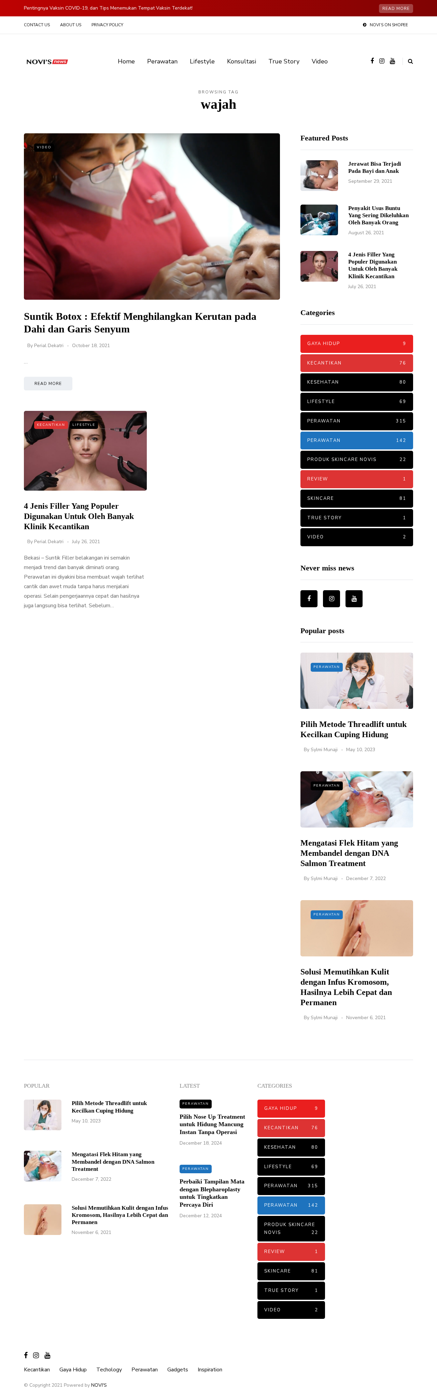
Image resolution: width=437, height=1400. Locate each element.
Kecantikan (51, 424)
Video (320, 61)
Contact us (37, 25)
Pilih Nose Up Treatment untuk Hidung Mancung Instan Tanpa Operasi (212, 1124)
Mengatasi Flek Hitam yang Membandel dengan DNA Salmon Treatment (349, 853)
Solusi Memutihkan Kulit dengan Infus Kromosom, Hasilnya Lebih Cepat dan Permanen (120, 1215)
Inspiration (210, 1369)
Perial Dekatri (49, 345)
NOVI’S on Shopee (389, 25)
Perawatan (162, 61)
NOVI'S (99, 1385)
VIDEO (44, 147)
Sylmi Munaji (324, 749)
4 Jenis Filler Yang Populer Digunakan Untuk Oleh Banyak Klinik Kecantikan (79, 516)
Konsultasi (241, 61)
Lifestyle (202, 61)
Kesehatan (356, 382)
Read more (396, 8)
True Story (283, 61)
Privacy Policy (107, 25)
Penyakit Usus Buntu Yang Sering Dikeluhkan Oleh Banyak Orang (378, 215)
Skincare (356, 498)
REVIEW (356, 479)
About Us (70, 25)
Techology (109, 1369)
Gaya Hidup (356, 344)
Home (126, 61)
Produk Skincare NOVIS (356, 460)
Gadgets (177, 1369)
